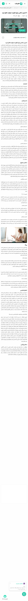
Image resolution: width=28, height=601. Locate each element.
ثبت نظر (23, 501)
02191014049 (5, 579)
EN (9, 3)
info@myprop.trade (7, 582)
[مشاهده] (24, 3)
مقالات (21, 7)
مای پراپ (25, 7)
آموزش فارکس (16, 7)
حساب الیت (23, 577)
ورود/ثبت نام (13, 554)
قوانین (24, 580)
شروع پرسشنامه (5, 599)
